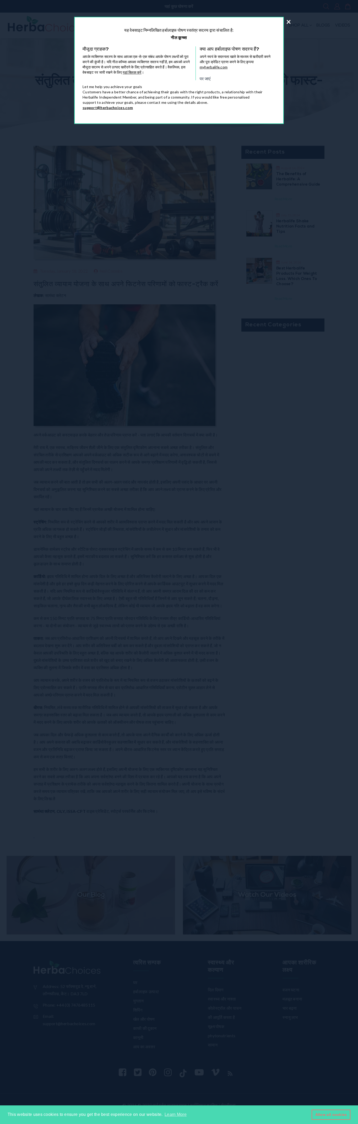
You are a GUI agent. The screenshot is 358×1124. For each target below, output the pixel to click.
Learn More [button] (176, 1114)
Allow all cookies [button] (331, 1114)
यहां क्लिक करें (132, 72)
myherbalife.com (214, 67)
